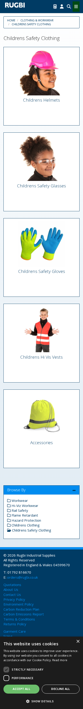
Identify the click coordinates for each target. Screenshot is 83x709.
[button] (41, 701)
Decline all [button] (60, 689)
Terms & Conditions (19, 619)
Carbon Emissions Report (23, 614)
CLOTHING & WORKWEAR (37, 20)
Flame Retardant (24, 515)
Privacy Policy (14, 599)
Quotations (12, 584)
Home (11, 20)
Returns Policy (14, 624)
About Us (10, 589)
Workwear (19, 500)
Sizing (7, 636)
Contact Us (12, 594)
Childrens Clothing (25, 525)
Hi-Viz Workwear (24, 505)
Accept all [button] (21, 689)
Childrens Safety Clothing (31, 24)
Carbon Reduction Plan (21, 609)
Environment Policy (18, 604)
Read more (60, 660)
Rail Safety (19, 510)
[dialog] (41, 673)
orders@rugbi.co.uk (22, 577)
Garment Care (14, 631)
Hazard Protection (26, 520)
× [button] (78, 641)
